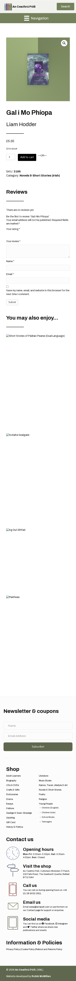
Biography (11, 780)
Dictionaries (12, 794)
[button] (65, 6)
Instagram (62, 923)
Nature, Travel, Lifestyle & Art (53, 785)
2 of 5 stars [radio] (13, 234)
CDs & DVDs (12, 785)
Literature (43, 776)
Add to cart (27, 157)
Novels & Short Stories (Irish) (40, 175)
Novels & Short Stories (50, 790)
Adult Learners (13, 776)
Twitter (33, 927)
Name (10, 261)
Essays (9, 804)
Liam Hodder (21, 124)
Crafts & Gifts (12, 790)
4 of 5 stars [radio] (23, 234)
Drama (9, 799)
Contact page (33, 910)
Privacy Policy (13, 949)
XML (39, 969)
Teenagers (47, 822)
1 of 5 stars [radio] (8, 234)
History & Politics (14, 827)
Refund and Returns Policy (49, 949)
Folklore (10, 808)
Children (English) (50, 808)
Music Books (45, 780)
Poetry (42, 794)
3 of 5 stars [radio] (18, 234)
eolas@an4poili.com (39, 907)
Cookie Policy (28, 949)
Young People (46, 804)
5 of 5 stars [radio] (27, 234)
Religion (43, 799)
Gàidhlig (10, 818)
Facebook (49, 923)
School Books (48, 817)
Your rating (13, 229)
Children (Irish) (48, 812)
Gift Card (10, 822)
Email (10, 274)
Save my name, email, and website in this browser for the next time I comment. (37, 292)
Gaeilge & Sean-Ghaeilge (19, 813)
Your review (13, 241)
